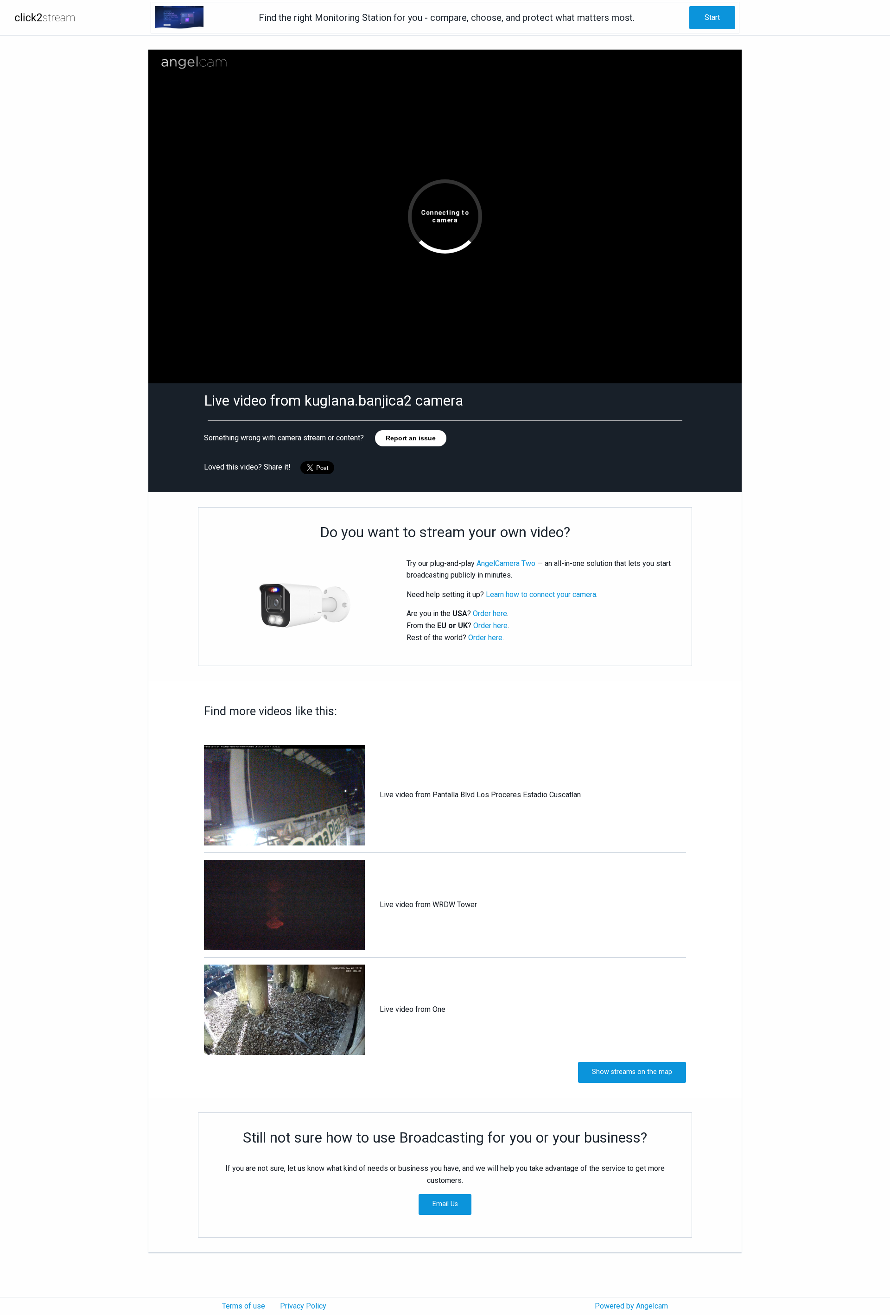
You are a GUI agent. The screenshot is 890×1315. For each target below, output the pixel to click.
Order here (490, 613)
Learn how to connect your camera (541, 594)
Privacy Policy (303, 1306)
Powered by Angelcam (631, 1306)
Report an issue (411, 438)
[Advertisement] (74, 181)
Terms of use (243, 1306)
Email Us (445, 1204)
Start (712, 17)
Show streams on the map (632, 1072)
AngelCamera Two (506, 563)
